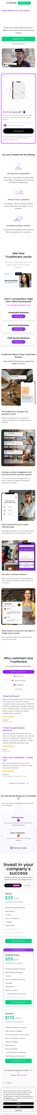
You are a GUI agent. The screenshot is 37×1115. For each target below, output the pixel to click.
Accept (18, 1103)
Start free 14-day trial (18, 941)
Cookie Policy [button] (8, 1098)
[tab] (18, 672)
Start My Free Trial (24, 3)
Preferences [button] (14, 1100)
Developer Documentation (18, 825)
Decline (18, 1107)
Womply (9, 1083)
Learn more (18, 316)
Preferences (18, 1110)
